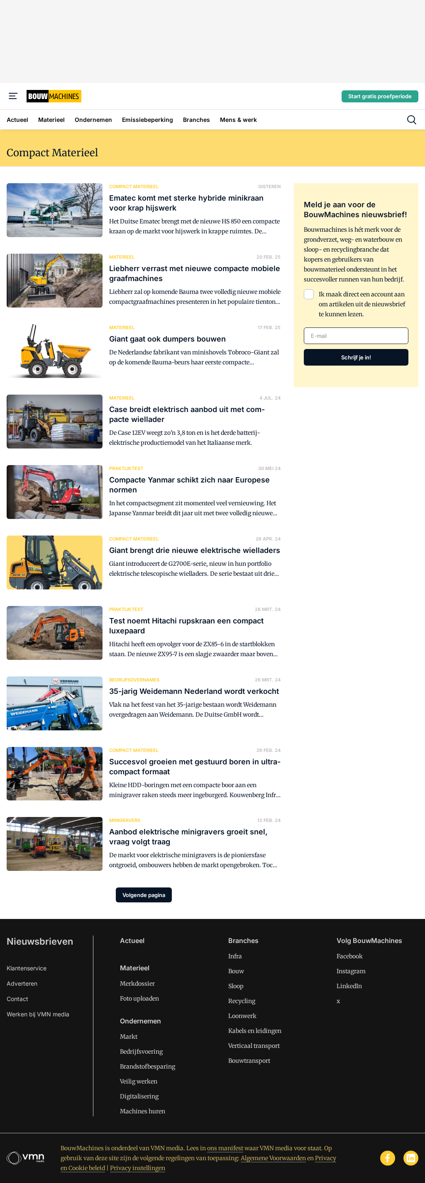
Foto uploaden (139, 998)
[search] (411, 120)
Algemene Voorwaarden (273, 1158)
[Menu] (13, 96)
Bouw (236, 971)
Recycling (241, 1001)
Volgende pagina (143, 895)
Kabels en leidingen (254, 1031)
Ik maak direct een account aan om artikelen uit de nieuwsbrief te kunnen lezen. (362, 304)
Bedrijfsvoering (141, 1051)
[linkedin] (410, 1158)
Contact (17, 998)
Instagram (351, 971)
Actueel (132, 940)
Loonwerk (242, 1016)
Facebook (350, 956)
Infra (235, 956)
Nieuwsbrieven (40, 941)
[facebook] (387, 1158)
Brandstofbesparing (147, 1066)
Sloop (236, 986)
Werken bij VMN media (38, 1014)
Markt (128, 1036)
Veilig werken (138, 1081)
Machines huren (142, 1111)
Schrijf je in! (356, 357)
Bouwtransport (249, 1060)
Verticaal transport (254, 1046)
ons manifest (225, 1148)
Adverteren (22, 983)
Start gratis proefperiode (380, 96)
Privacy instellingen (137, 1168)
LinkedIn (349, 986)
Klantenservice (26, 968)
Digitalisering (139, 1096)
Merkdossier (137, 983)
